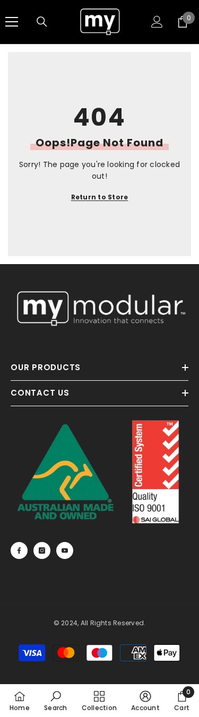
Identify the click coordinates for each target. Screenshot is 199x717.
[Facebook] (19, 550)
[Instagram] (41, 550)
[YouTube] (64, 550)
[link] (55, 700)
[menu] (11, 21)
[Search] (42, 21)
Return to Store (99, 197)
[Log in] (157, 22)
